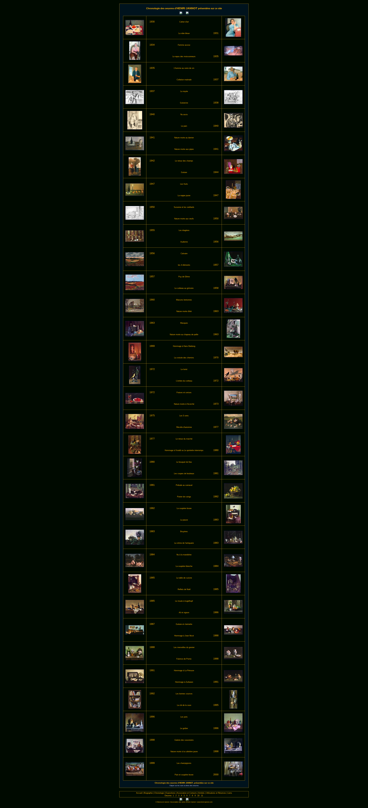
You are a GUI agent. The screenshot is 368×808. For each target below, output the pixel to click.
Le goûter (184, 728)
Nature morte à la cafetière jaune (184, 751)
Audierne (184, 242)
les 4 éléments (184, 265)
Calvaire (184, 253)
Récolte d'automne (184, 427)
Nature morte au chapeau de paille (184, 334)
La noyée (184, 91)
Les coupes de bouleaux (184, 473)
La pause (184, 520)
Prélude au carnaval (184, 485)
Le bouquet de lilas (184, 462)
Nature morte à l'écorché (184, 404)
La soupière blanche (184, 566)
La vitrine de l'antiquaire (184, 543)
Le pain (184, 126)
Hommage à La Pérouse (184, 670)
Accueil (139, 793)
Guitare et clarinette (184, 624)
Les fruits (184, 184)
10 (198, 795)
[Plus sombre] (187, 13)
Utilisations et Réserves (216, 793)
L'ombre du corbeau (184, 381)
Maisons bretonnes (184, 300)
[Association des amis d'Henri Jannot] (242, 14)
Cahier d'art (184, 22)
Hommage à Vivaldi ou (174, 450)
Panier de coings (184, 497)
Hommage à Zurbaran (184, 682)
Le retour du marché (184, 439)
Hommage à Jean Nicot (184, 636)
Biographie (148, 793)
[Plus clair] (181, 13)
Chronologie (159, 793)
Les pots (184, 717)
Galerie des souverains (184, 740)
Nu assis (184, 114)
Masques (184, 323)
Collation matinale (184, 80)
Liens (230, 793)
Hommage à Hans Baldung (184, 346)
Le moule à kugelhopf (184, 601)
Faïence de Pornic (184, 659)
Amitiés (201, 793)
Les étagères (184, 230)
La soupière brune (184, 508)
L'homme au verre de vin (184, 68)
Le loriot (184, 369)
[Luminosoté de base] (184, 800)
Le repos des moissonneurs (183, 56)
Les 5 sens (184, 416)
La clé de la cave (184, 705)
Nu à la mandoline (184, 555)
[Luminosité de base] (184, 13)
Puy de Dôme (184, 277)
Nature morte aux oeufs (184, 219)
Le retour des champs (184, 161)
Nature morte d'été (184, 311)
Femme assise (184, 45)
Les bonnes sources (184, 694)
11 (202, 795)
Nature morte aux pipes (184, 149)
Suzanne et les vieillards (184, 207)
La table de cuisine (184, 578)
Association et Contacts (187, 793)
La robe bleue (184, 33)
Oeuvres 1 (169, 795)
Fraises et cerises (184, 392)
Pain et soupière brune (184, 775)
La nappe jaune (184, 195)
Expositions (170, 793)
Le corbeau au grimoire (184, 288)
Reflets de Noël (184, 589)
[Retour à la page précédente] (126, 14)
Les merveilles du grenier (184, 647)
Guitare (184, 172)
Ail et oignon (184, 612)
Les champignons (184, 763)
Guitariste (184, 103)
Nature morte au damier (184, 138)
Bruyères (184, 531)
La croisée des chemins (184, 358)
